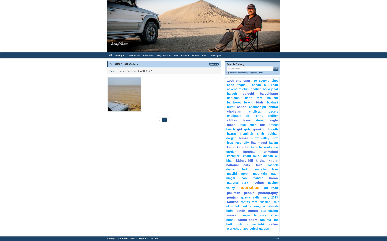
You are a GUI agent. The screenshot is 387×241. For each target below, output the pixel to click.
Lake (259, 165)
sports (253, 210)
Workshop (234, 228)
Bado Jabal (270, 89)
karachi (242, 147)
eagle (274, 120)
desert (246, 120)
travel (261, 72)
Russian (265, 202)
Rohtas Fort (249, 202)
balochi (248, 93)
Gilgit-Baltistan (164, 55)
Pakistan (233, 193)
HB (110, 55)
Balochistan (148, 55)
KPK (176, 55)
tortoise (250, 224)
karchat (249, 151)
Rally (256, 197)
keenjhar (233, 156)
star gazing (269, 210)
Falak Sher (248, 124)
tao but (265, 219)
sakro (247, 206)
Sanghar (259, 206)
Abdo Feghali (237, 85)
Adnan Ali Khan (265, 85)
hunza (243, 138)
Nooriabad (249, 187)
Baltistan (233, 98)
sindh (241, 210)
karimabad (270, 151)
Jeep (230, 142)
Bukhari (272, 102)
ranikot (232, 202)
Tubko (262, 224)
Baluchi (272, 98)
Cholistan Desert (263, 111)
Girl (239, 129)
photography (252, 72)
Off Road (271, 188)
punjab (232, 197)
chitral (273, 107)
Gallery (113, 70)
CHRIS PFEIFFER (267, 115)
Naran (273, 178)
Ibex (275, 138)
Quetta (245, 197)
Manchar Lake (266, 169)
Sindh (204, 55)
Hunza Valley (260, 138)
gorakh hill (261, 129)
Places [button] (184, 55)
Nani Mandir (252, 178)
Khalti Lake (251, 156)
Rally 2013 (270, 197)
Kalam (273, 142)
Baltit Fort (253, 98)
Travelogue (215, 55)
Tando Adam (247, 219)
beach (248, 102)
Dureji (260, 120)
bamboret (234, 102)
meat (244, 173)
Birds (260, 102)
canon (242, 107)
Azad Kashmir (133, 55)
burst (231, 107)
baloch (232, 93)
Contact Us (275, 238)
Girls (247, 129)
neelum (258, 182)
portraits (233, 72)
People (249, 193)
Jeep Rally (242, 142)
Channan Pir (257, 107)
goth (274, 129)
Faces (231, 124)
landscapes (242, 72)
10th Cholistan (238, 80)
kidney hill (244, 160)
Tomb (238, 224)
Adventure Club (238, 89)
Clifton (232, 120)
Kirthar (261, 160)
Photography (268, 193)
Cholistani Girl (238, 115)
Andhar (256, 89)
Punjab (195, 55)
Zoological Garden (256, 228)
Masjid (232, 173)
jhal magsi (259, 142)
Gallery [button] (118, 55)
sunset (232, 215)
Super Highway (254, 215)
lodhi (245, 169)
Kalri (230, 147)
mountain (260, 173)
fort (262, 124)
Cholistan (234, 111)
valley (273, 224)
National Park (237, 182)
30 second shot (266, 80)
